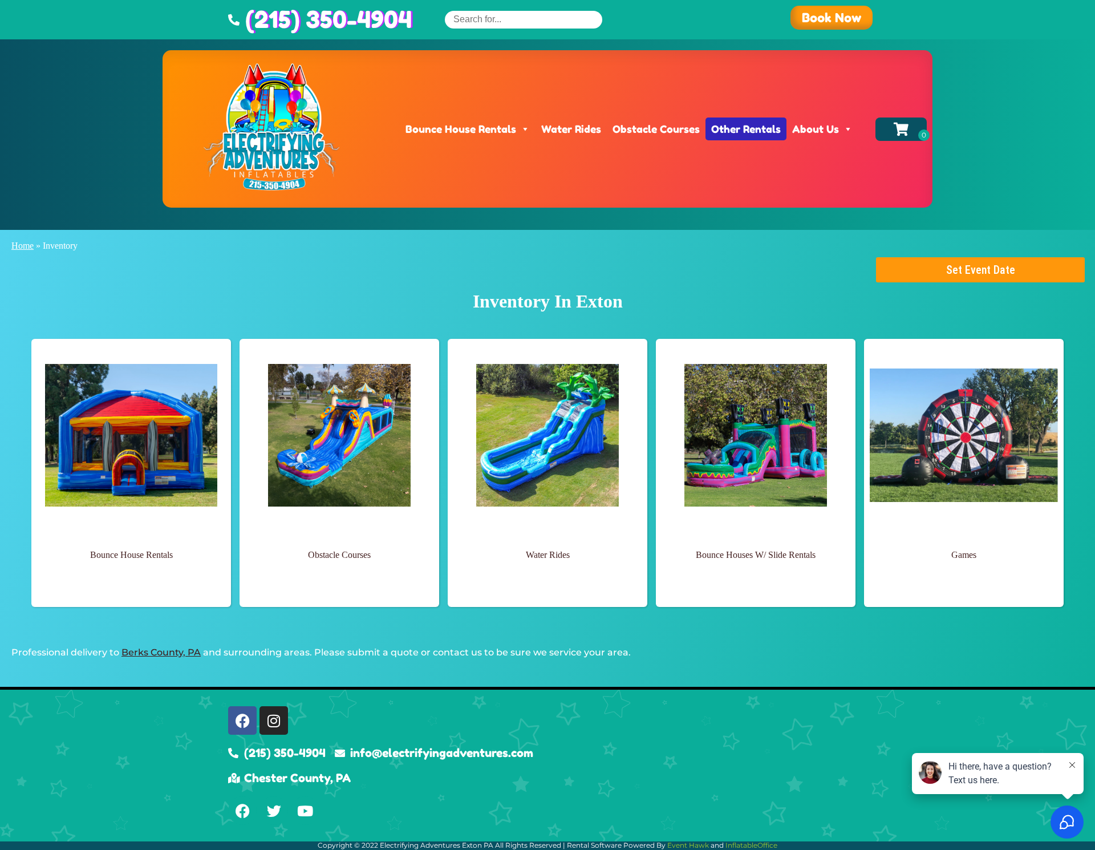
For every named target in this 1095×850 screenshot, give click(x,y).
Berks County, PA (161, 652)
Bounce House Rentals (460, 129)
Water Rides (571, 129)
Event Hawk (688, 845)
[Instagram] (273, 720)
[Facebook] (242, 720)
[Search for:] (523, 19)
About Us (815, 129)
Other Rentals (746, 129)
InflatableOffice (751, 845)
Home (22, 245)
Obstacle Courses (656, 129)
